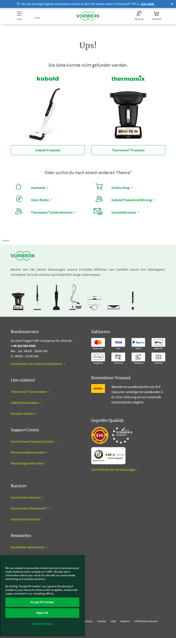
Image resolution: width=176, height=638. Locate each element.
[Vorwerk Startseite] (88, 16)
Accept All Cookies (42, 602)
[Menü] (123, 449)
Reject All (42, 613)
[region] (42, 595)
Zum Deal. (148, 4)
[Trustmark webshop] (111, 435)
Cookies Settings (42, 623)
